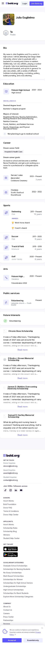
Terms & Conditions (11, 511)
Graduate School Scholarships (15, 566)
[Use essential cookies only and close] (42, 628)
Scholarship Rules (10, 528)
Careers (6, 613)
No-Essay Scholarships (12, 573)
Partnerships (8, 620)
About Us (7, 607)
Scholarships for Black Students (15, 593)
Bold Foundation (9, 504)
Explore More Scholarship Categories (18, 597)
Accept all (12, 640)
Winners (6, 535)
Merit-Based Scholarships (13, 576)
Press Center (8, 617)
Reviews (6, 624)
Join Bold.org (36, 3)
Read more (22, 350)
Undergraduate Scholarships (14, 586)
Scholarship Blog (10, 531)
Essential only (33, 640)
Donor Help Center (10, 515)
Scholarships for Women (13, 579)
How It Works (8, 501)
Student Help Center (11, 538)
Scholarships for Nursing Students (16, 569)
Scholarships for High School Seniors (18, 583)
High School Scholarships (13, 590)
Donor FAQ (7, 508)
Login (24, 3)
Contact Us (7, 610)
